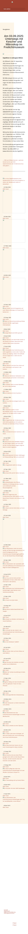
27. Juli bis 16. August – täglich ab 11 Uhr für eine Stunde (13, 774)
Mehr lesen (6, 189)
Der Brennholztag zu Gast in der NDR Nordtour (13, 359)
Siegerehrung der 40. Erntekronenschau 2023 (10, 425)
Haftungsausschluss (9, 913)
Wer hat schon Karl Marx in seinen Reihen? (13, 435)
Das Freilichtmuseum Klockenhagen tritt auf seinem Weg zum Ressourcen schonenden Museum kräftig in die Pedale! (14, 571)
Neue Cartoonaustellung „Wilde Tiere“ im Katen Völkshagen (14, 676)
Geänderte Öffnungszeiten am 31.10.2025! (12, 273)
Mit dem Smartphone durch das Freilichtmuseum (12, 558)
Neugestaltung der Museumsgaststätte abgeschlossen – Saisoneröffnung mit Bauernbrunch (13, 688)
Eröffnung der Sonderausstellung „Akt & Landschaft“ (14, 459)
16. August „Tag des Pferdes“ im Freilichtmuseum (12, 762)
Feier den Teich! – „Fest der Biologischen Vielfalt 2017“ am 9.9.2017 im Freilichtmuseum (11, 603)
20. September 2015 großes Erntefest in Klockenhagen (14, 739)
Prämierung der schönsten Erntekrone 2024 (11, 395)
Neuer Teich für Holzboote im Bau (12, 379)
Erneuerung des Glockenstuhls (12, 185)
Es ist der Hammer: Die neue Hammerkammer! (11, 594)
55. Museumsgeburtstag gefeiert (12, 345)
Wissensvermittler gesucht (10, 334)
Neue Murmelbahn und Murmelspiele (14, 415)
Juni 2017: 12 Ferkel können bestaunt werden (13, 613)
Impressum (7, 911)
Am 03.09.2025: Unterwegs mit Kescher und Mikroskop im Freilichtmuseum (12, 315)
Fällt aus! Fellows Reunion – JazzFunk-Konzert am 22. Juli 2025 (13, 327)
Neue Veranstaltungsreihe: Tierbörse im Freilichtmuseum (13, 214)
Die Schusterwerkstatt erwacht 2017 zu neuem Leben (13, 636)
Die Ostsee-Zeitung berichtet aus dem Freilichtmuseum (14, 697)
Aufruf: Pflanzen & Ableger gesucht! (13, 371)
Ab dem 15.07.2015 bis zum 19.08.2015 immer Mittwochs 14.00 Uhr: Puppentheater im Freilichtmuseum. (14, 791)
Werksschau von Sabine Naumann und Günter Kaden (13, 666)
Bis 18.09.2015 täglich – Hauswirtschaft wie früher (10, 749)
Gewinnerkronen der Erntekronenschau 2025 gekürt (12, 302)
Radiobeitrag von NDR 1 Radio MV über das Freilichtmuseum (13, 542)
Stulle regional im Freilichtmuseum (13, 404)
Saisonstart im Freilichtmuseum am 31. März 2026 (13, 243)
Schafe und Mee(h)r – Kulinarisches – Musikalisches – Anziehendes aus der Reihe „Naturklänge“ (13, 645)
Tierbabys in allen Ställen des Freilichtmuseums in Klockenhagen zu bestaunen (14, 656)
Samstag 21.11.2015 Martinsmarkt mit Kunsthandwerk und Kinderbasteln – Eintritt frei (14, 719)
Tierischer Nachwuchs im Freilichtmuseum (10, 467)
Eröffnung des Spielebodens (11, 583)
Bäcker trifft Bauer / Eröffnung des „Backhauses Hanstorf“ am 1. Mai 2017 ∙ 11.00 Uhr (14, 624)
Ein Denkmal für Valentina (10, 489)
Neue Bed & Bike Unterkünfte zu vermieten (12, 449)
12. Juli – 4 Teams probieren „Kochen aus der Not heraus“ (13, 803)
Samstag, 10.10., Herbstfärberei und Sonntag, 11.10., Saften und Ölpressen (14, 727)
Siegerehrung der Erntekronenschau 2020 (13, 502)
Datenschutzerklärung (9, 912)
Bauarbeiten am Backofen (10, 388)
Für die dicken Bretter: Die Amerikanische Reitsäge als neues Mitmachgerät (13, 513)
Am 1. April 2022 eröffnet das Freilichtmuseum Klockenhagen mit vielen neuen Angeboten (13, 476)
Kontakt (6, 910)
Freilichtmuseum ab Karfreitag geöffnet (12, 706)
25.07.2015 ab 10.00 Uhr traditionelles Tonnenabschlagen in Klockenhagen (14, 782)
